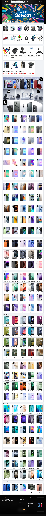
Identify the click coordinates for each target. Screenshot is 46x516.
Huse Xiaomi (5, 181)
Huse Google (5, 481)
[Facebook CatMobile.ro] (39, 503)
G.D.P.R (29, 506)
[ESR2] (23, 94)
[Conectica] (23, 13)
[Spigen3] (23, 106)
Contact (20, 498)
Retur (19, 504)
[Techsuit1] (23, 83)
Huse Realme (5, 359)
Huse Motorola (6, 314)
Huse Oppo (5, 271)
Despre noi (29, 498)
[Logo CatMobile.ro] (6, 1)
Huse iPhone (5, 238)
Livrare (19, 503)
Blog (28, 499)
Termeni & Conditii (30, 503)
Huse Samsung (6, 113)
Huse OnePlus (5, 447)
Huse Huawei (5, 403)
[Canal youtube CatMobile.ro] (42, 503)
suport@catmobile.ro (5, 504)
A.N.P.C (29, 505)
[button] (5, 13)
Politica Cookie (30, 504)
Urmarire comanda (21, 499)
